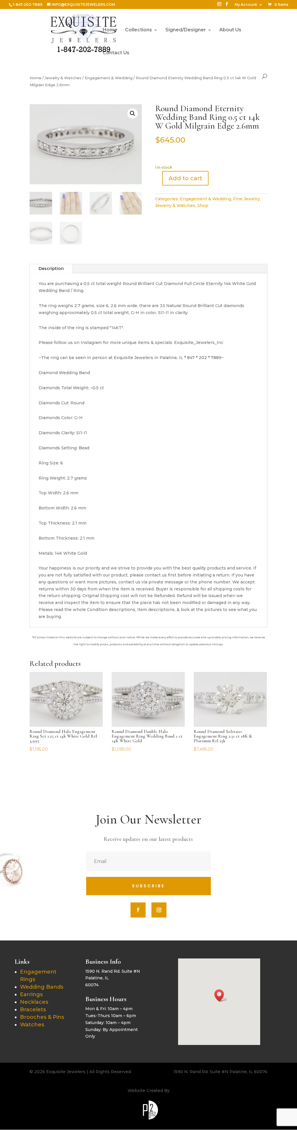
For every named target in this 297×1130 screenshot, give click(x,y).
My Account (246, 5)
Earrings (31, 994)
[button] (132, 113)
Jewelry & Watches (63, 78)
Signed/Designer (185, 30)
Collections (138, 30)
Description (51, 268)
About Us (230, 30)
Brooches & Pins (42, 1017)
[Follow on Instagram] (158, 910)
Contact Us (116, 53)
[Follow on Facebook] (138, 910)
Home (110, 30)
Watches (32, 1024)
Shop (202, 205)
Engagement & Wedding (109, 78)
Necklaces (34, 1002)
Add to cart (185, 178)
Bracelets (33, 1009)
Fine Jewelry (246, 198)
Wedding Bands (41, 987)
